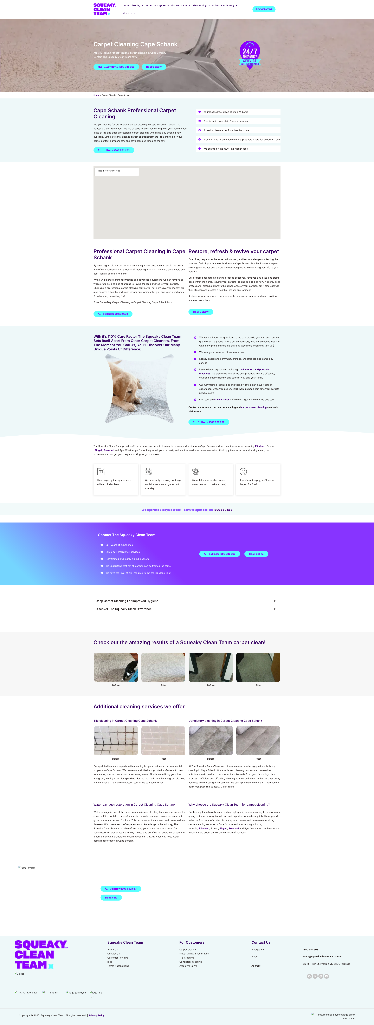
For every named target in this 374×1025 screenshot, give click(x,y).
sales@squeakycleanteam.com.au (322, 956)
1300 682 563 (222, 510)
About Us (127, 13)
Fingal (98, 450)
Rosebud (109, 450)
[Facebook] (309, 976)
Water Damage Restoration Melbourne (166, 5)
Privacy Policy (97, 1015)
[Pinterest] (320, 976)
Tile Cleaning (200, 5)
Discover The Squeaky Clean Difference (124, 609)
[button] (187, 601)
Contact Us (261, 942)
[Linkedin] (326, 976)
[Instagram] (315, 976)
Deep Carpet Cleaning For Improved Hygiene (127, 601)
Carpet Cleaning (131, 5)
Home (96, 95)
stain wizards (222, 399)
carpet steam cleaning (254, 407)
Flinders (259, 446)
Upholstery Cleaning (223, 5)
